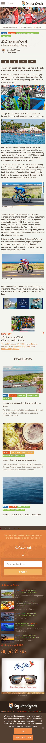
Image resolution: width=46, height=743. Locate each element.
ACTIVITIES (6, 36)
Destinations (6, 711)
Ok (23, 731)
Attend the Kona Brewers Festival (19, 460)
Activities (38, 711)
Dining (30, 711)
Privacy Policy (23, 737)
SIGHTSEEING (20, 604)
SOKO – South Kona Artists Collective (22, 514)
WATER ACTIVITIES (22, 623)
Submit (23, 572)
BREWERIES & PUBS (19, 452)
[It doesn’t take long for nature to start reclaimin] (18, 528)
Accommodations (19, 711)
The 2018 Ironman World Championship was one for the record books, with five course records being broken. (19, 346)
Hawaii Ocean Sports (23, 640)
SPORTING (21, 33)
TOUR (33, 602)
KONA (4, 33)
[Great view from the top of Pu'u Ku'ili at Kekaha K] (9, 528)
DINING (30, 452)
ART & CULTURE (23, 507)
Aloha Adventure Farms (24, 609)
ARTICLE (11, 33)
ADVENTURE (25, 602)
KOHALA (18, 635)
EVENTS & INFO (33, 33)
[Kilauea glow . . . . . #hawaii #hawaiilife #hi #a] (0, 528)
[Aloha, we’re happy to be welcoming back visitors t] (14, 528)
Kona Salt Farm (21, 618)
